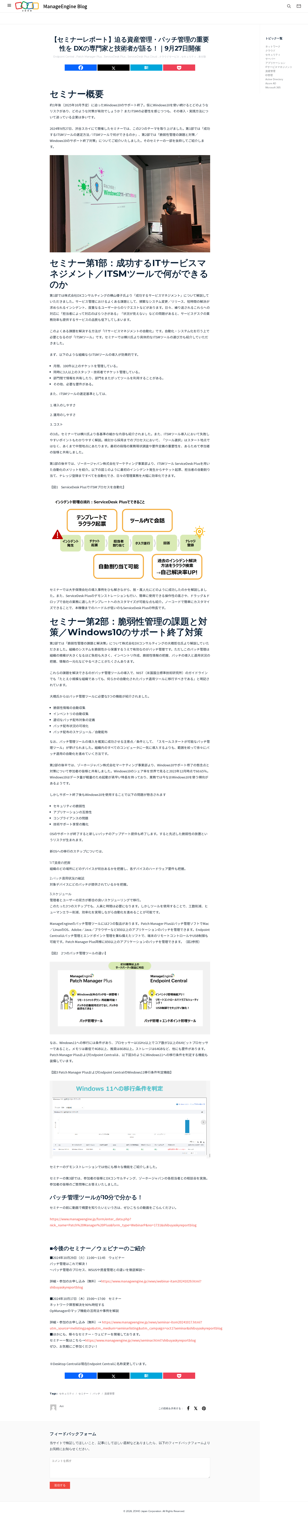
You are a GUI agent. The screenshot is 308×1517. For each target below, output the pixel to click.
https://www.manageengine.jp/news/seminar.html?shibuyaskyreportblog (140, 1340)
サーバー (270, 59)
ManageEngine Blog (65, 6)
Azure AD (270, 83)
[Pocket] (179, 67)
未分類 (202, 56)
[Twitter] (113, 67)
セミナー (83, 1393)
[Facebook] (9, 6)
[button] (289, 6)
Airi (62, 1406)
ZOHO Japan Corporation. (147, 1511)
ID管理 (269, 75)
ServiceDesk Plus (114, 56)
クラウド (270, 50)
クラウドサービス (169, 56)
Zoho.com (27, 6)
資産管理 (109, 1393)
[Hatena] (146, 67)
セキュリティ (188, 56)
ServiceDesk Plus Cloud (142, 56)
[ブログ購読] (299, 6)
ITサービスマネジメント (278, 67)
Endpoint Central (63, 56)
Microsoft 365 (273, 87)
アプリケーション (275, 63)
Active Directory (274, 79)
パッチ (96, 1393)
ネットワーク (272, 46)
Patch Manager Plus (89, 56)
